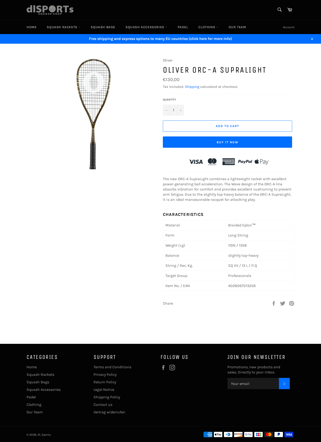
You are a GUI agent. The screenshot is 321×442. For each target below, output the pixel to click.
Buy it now (227, 142)
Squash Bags (103, 27)
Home (31, 27)
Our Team (237, 27)
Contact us (103, 404)
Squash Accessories (145, 27)
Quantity (169, 99)
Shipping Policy (107, 397)
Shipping (192, 87)
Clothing (207, 27)
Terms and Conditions (112, 367)
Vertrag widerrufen (109, 412)
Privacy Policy (105, 374)
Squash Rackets (62, 27)
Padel (183, 27)
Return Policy (105, 382)
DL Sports (44, 434)
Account (288, 27)
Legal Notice (104, 389)
